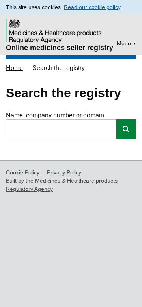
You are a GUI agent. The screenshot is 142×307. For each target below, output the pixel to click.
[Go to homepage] (55, 26)
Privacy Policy (64, 172)
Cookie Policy (22, 172)
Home (14, 68)
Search (126, 129)
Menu (124, 43)
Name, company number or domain (55, 115)
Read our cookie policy (92, 7)
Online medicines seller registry (59, 48)
